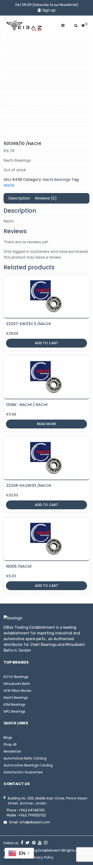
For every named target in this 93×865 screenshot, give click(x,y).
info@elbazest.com (35, 822)
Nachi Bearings (56, 179)
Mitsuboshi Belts (17, 683)
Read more (46, 423)
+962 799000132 (32, 815)
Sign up (48, 10)
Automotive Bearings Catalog (28, 765)
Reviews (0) (46, 198)
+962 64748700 (32, 810)
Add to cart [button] (46, 343)
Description (19, 198)
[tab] (19, 198)
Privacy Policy (42, 857)
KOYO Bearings (16, 676)
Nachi (9, 185)
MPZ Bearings (14, 711)
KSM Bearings (14, 704)
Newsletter (12, 751)
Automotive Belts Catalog (25, 758)
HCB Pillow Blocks (17, 690)
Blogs (8, 737)
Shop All (10, 744)
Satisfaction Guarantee (23, 772)
